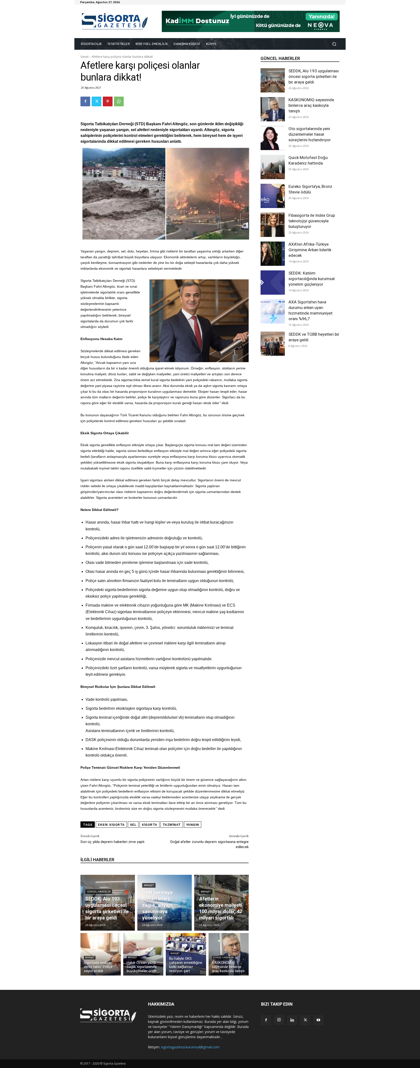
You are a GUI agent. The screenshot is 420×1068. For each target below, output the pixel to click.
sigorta (149, 824)
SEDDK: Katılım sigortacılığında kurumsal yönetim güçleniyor (312, 279)
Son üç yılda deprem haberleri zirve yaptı (112, 842)
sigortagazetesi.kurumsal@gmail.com (190, 1047)
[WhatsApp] (119, 101)
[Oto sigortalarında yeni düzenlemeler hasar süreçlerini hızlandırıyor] (273, 138)
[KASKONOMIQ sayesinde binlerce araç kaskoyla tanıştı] (273, 109)
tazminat (172, 824)
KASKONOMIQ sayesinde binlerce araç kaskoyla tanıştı (311, 105)
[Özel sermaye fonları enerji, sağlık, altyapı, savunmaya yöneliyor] (164, 903)
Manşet (149, 885)
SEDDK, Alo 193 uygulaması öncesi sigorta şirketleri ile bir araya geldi (314, 76)
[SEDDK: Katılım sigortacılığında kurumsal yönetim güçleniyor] (273, 282)
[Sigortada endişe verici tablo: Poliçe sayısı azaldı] (100, 954)
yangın (192, 824)
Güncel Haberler (98, 891)
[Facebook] (85, 101)
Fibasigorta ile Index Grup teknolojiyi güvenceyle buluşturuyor (312, 221)
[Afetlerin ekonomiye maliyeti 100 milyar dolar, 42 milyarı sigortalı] (221, 903)
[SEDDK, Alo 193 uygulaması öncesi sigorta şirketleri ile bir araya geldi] (273, 80)
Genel (84, 57)
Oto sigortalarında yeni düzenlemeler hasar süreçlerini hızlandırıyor (310, 134)
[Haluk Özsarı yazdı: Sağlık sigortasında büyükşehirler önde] (143, 954)
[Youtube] (318, 1020)
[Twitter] (96, 101)
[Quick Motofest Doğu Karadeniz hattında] (273, 167)
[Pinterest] (108, 101)
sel (133, 824)
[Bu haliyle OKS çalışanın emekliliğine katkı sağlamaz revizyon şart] (186, 954)
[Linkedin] (292, 1020)
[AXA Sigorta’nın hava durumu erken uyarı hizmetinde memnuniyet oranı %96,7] (273, 311)
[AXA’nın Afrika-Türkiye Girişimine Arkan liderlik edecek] (273, 254)
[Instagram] (279, 1020)
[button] (334, 44)
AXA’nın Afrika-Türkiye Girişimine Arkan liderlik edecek (310, 250)
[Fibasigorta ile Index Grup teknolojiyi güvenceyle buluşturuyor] (273, 225)
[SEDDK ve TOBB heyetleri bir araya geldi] (273, 344)
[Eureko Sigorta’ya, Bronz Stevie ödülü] (273, 196)
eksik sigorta (111, 824)
